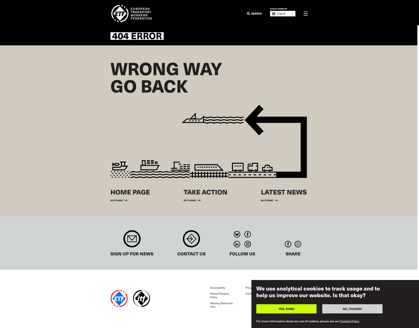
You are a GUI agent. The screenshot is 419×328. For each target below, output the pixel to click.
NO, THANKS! (352, 309)
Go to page (116, 200)
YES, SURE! (286, 309)
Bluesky (237, 234)
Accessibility (217, 287)
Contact (191, 240)
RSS (247, 244)
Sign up (132, 240)
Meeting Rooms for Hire (221, 305)
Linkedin (237, 244)
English (281, 13)
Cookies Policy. (350, 321)
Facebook (247, 234)
